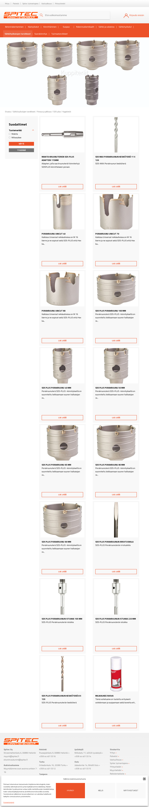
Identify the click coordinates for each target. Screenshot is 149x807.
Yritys (7, 3)
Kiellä (100, 790)
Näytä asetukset (131, 790)
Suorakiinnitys (40, 33)
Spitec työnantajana (30, 3)
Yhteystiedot (60, 3)
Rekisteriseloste (117, 773)
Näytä (21, 143)
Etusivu (8, 111)
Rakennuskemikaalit (85, 26)
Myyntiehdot (115, 770)
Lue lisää (62, 186)
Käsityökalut (33, 26)
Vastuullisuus (46, 3)
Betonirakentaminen (14, 26)
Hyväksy (70, 790)
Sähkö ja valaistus (106, 26)
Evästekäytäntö (8, 802)
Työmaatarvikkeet (59, 33)
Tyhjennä (21, 150)
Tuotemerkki (15, 130)
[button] (144, 779)
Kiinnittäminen (49, 26)
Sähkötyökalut (125, 26)
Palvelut (16, 3)
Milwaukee (16, 137)
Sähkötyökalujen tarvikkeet (18, 33)
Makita (15, 133)
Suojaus (66, 26)
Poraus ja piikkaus (44, 111)
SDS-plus (57, 111)
